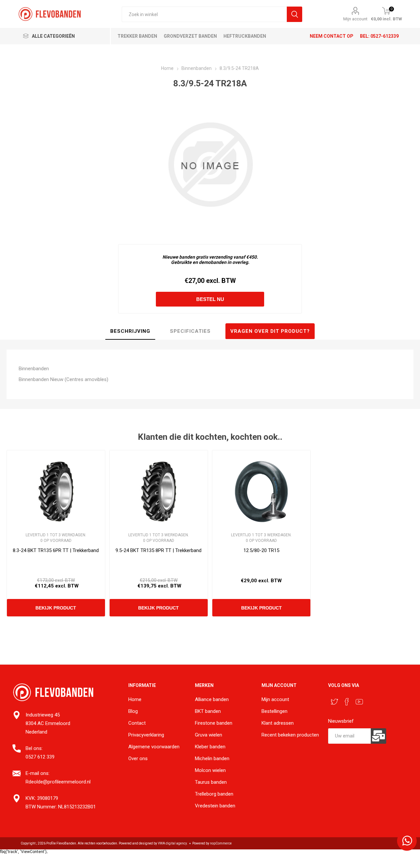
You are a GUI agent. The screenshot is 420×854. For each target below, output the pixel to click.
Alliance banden (212, 699)
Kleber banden (210, 747)
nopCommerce (221, 843)
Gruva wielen (208, 735)
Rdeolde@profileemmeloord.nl (58, 782)
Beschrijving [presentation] (130, 331)
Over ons (138, 758)
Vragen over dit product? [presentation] (270, 331)
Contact (137, 723)
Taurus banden (211, 782)
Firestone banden (213, 723)
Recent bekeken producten (290, 735)
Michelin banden (212, 758)
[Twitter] (334, 701)
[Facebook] (347, 701)
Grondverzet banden (190, 36)
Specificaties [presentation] (190, 331)
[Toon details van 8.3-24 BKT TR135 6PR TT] (56, 491)
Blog (133, 711)
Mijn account (355, 18)
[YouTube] (359, 701)
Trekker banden (137, 36)
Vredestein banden (215, 806)
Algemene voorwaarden (153, 747)
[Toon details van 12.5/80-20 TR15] (261, 491)
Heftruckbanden (244, 36)
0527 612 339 (40, 757)
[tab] (130, 331)
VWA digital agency (172, 843)
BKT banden (208, 711)
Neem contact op (331, 36)
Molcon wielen (210, 770)
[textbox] (204, 14)
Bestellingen (274, 711)
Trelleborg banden (214, 794)
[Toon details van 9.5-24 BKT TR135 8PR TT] (158, 491)
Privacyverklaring (146, 735)
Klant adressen (278, 723)
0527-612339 (384, 36)
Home (134, 699)
